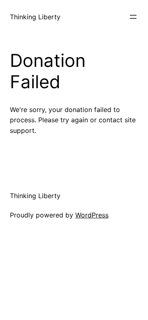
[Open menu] (133, 17)
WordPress (92, 215)
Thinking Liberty (35, 17)
